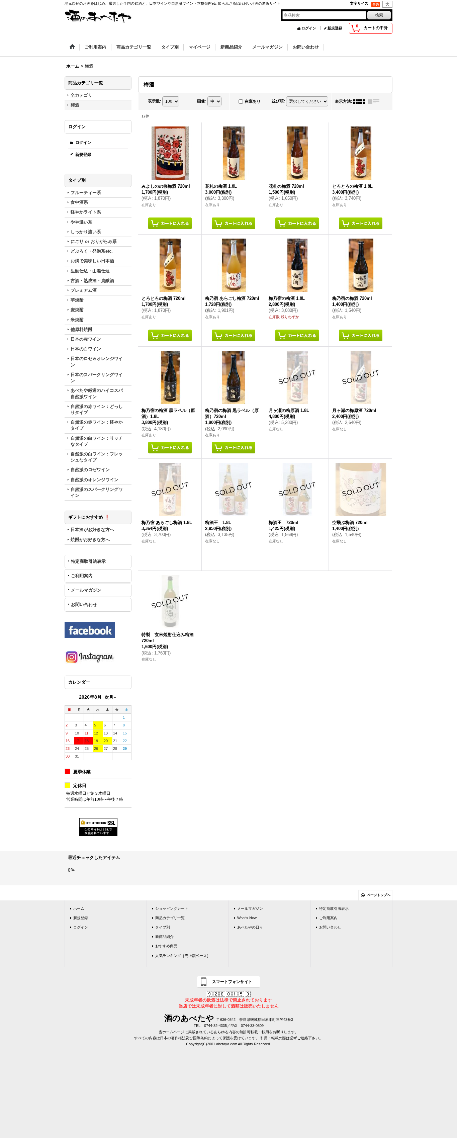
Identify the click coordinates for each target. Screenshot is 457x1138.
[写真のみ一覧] (360, 101)
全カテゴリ (81, 95)
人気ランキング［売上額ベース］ (182, 956)
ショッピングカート (171, 908)
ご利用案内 (82, 575)
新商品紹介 (164, 937)
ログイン (308, 28)
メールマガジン (86, 590)
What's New (247, 918)
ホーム (78, 908)
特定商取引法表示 (88, 561)
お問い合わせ (84, 604)
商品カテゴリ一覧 (170, 918)
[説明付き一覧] (375, 101)
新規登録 (335, 28)
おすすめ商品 (166, 946)
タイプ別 (162, 927)
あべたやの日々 (250, 927)
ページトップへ (378, 895)
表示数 (154, 101)
